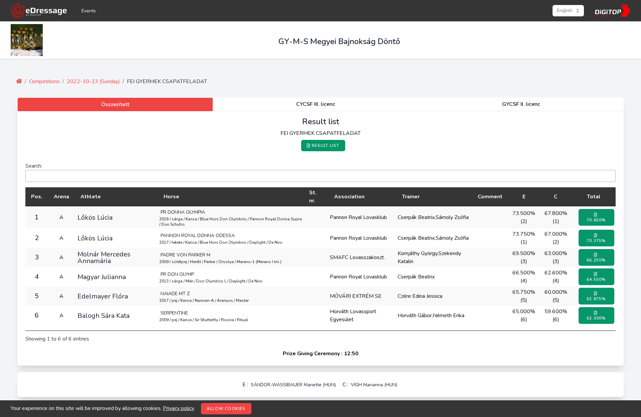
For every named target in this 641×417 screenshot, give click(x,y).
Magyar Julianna (101, 276)
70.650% (596, 220)
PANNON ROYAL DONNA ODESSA (198, 235)
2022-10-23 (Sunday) (93, 81)
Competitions (44, 81)
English (564, 10)
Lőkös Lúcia (95, 217)
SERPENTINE (174, 313)
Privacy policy (178, 408)
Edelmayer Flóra (102, 296)
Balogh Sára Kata (103, 315)
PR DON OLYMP (177, 274)
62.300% (596, 318)
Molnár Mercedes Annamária (104, 257)
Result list (326, 145)
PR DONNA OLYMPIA (183, 212)
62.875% (596, 298)
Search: (33, 166)
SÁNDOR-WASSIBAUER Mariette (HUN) (293, 385)
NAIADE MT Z (175, 293)
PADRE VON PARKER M (185, 255)
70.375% (596, 240)
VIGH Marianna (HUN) (374, 385)
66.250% (596, 260)
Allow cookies (226, 408)
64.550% (596, 279)
